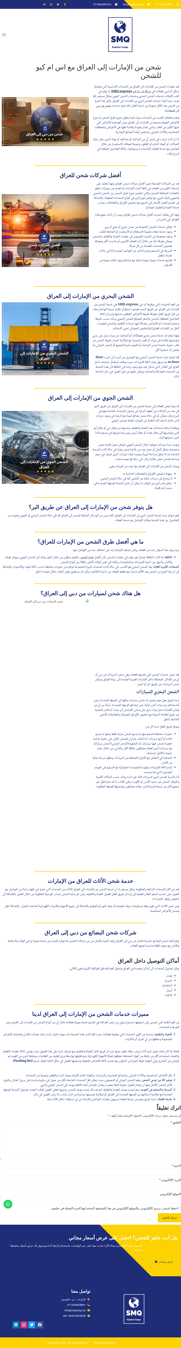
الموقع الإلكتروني (170, 1194)
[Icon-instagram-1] (23, 1324)
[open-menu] (3, 35)
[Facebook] (63, 4)
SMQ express (121, 91)
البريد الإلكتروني (170, 1180)
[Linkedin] (42, 4)
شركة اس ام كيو (142, 91)
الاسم (176, 1165)
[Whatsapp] (8, 1204)
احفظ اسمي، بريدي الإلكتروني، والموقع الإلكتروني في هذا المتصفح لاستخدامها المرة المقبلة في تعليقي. (114, 1208)
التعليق (176, 1122)
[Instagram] (49, 4)
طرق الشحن (87, 557)
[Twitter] (56, 4)
